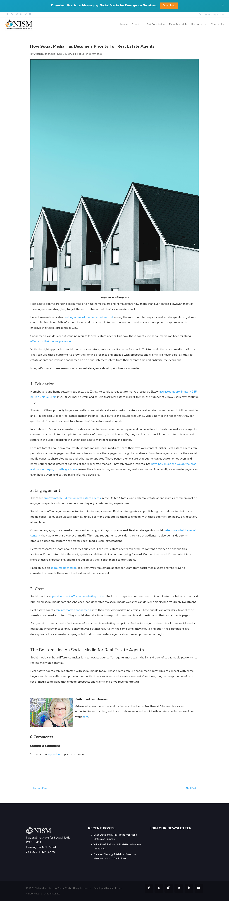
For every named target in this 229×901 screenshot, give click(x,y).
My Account (218, 15)
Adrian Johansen (44, 54)
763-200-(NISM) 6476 (40, 852)
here (85, 717)
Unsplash (123, 297)
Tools (80, 54)
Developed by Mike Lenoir (107, 888)
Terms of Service (51, 893)
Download (169, 5)
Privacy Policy (33, 893)
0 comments (94, 54)
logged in (54, 754)
